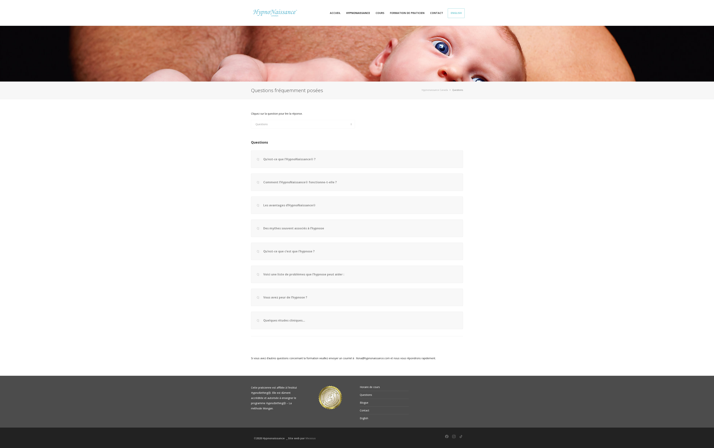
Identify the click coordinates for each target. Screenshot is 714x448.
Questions (261, 124)
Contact (364, 410)
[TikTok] (461, 437)
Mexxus (310, 438)
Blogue (364, 402)
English (364, 418)
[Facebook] (447, 437)
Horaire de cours (370, 387)
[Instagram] (454, 437)
